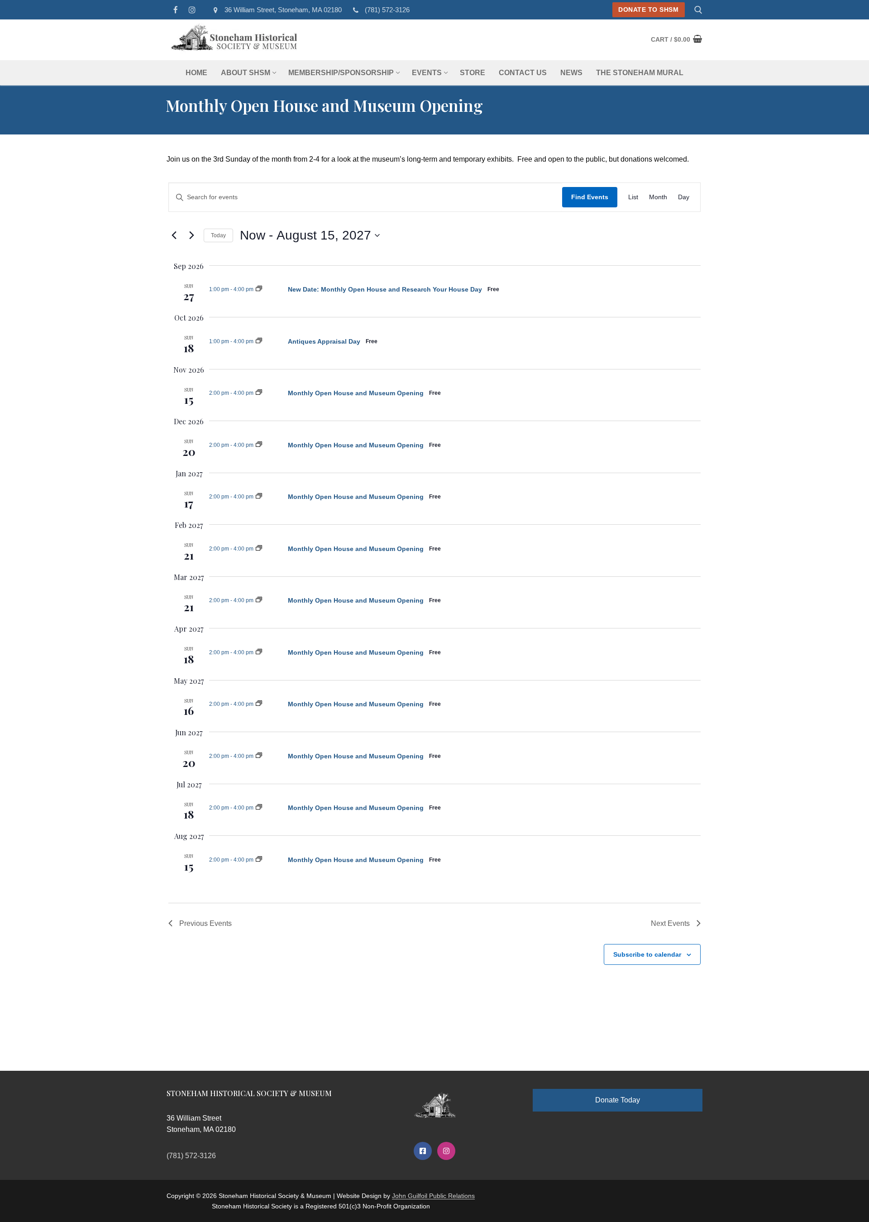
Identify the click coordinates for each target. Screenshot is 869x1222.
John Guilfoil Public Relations (433, 1195)
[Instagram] (193, 10)
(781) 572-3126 (387, 10)
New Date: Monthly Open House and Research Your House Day (385, 289)
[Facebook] (176, 10)
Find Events (589, 197)
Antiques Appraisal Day (324, 341)
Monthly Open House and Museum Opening (356, 393)
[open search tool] (698, 10)
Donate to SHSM (648, 9)
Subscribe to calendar (647, 954)
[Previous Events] (173, 235)
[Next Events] (191, 235)
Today (218, 235)
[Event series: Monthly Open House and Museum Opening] (259, 289)
